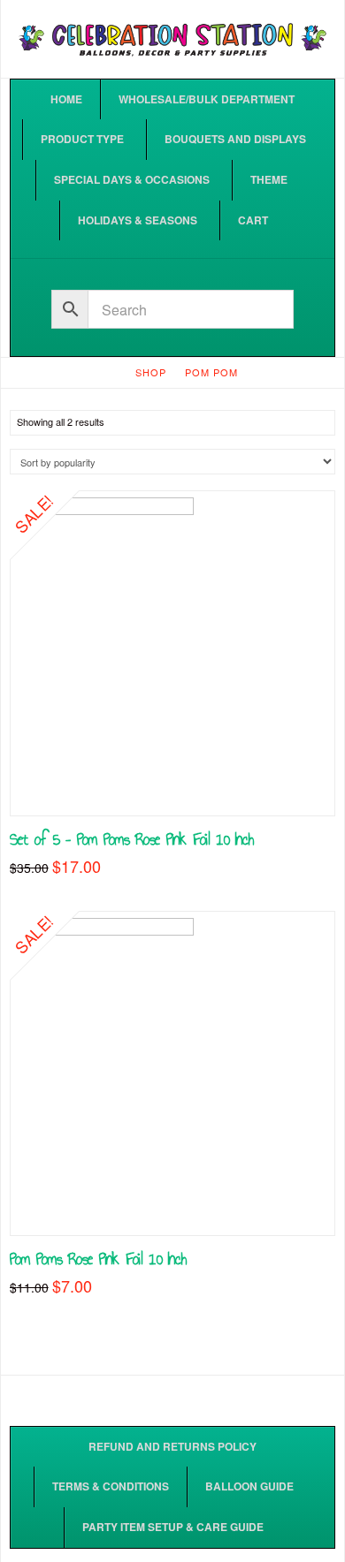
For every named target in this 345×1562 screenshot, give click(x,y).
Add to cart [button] (172, 783)
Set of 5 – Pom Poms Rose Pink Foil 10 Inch (132, 839)
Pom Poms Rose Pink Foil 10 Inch (98, 1258)
